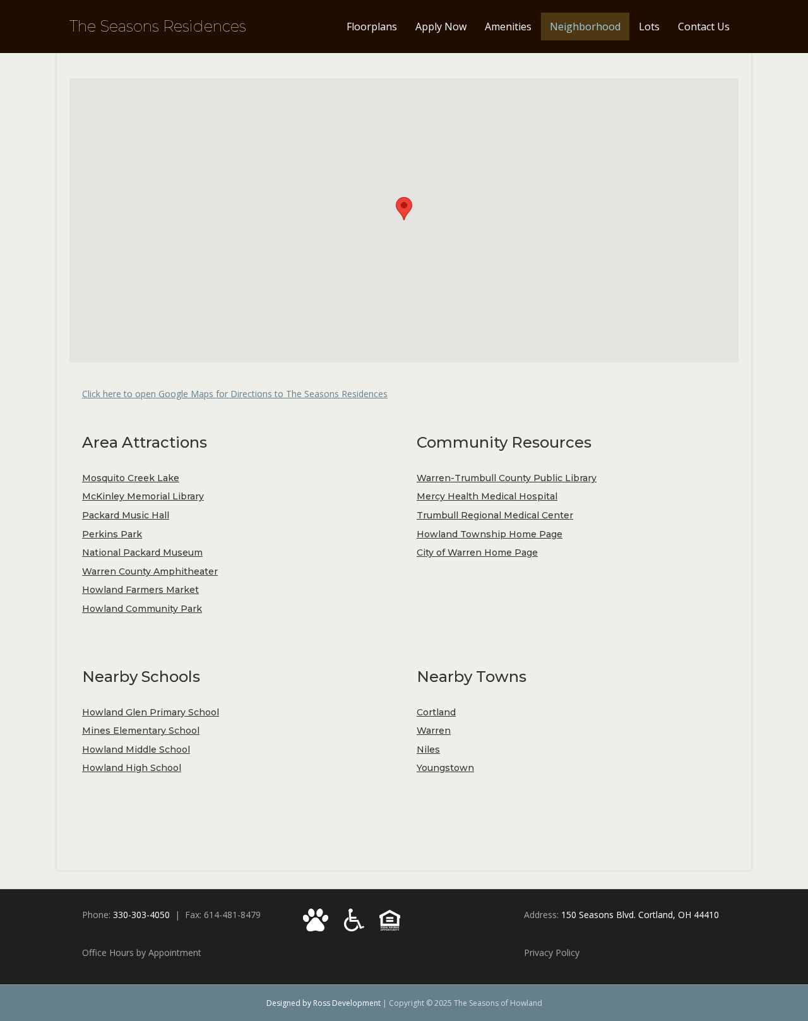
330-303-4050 (141, 915)
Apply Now (440, 26)
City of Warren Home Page (477, 552)
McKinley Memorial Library (143, 496)
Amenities (508, 26)
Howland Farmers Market (140, 589)
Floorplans (372, 26)
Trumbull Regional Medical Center (495, 515)
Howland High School (131, 767)
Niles (428, 749)
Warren (434, 730)
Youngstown (445, 767)
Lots (649, 26)
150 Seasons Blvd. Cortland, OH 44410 (640, 915)
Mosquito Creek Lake (130, 478)
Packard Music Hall (125, 515)
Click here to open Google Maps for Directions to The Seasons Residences (235, 394)
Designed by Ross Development (323, 1003)
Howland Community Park (142, 608)
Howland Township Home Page (489, 534)
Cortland (436, 712)
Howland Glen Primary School (150, 712)
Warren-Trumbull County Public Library (507, 478)
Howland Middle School (136, 749)
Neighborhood (585, 26)
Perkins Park (112, 534)
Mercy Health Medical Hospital (487, 496)
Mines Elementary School (140, 730)
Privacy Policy (551, 952)
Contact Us (704, 26)
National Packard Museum (142, 552)
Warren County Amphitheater (150, 571)
